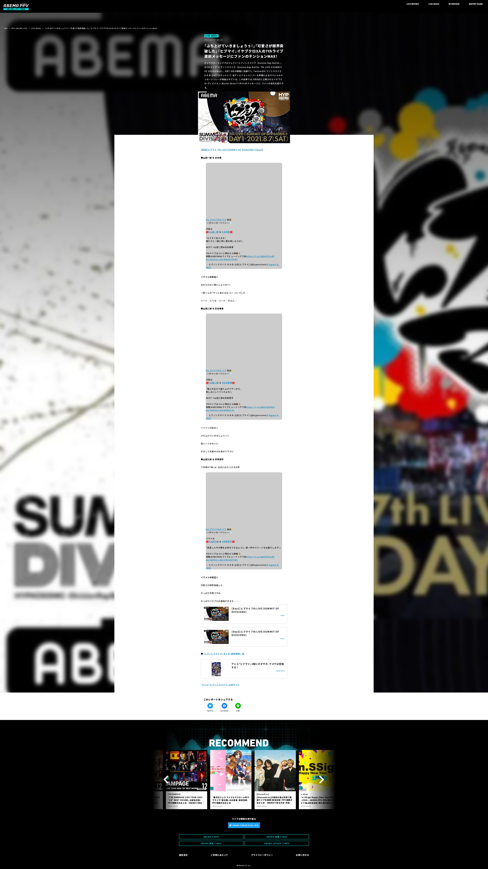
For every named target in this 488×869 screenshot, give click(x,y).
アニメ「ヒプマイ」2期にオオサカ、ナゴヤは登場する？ (257, 665)
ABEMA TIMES (280, 670)
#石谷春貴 (227, 382)
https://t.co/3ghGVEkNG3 (260, 407)
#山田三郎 (214, 541)
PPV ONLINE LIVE (19, 28)
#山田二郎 (214, 382)
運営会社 (183, 854)
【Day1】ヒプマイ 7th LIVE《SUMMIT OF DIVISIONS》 (255, 610)
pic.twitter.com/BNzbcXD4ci (222, 259)
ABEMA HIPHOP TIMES (276, 843)
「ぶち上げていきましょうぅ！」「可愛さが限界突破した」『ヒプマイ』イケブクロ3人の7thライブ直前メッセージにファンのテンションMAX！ (101, 28)
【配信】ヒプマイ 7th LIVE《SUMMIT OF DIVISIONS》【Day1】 (232, 149)
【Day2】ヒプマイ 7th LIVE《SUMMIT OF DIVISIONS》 (255, 633)
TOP (6, 28)
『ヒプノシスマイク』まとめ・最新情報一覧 (223, 653)
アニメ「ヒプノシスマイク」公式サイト (221, 684)
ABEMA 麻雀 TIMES (211, 843)
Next (322, 779)
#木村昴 (226, 231)
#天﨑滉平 (227, 541)
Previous (166, 779)
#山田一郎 (214, 231)
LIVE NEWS (434, 4)
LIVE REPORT (413, 4)
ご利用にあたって (219, 854)
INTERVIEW (454, 4)
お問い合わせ (302, 854)
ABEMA (283, 615)
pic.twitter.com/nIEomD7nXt (222, 559)
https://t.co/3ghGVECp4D (260, 256)
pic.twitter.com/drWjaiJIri (220, 410)
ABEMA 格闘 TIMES (276, 836)
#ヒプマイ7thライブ (216, 219)
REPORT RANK (476, 4)
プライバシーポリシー (262, 854)
